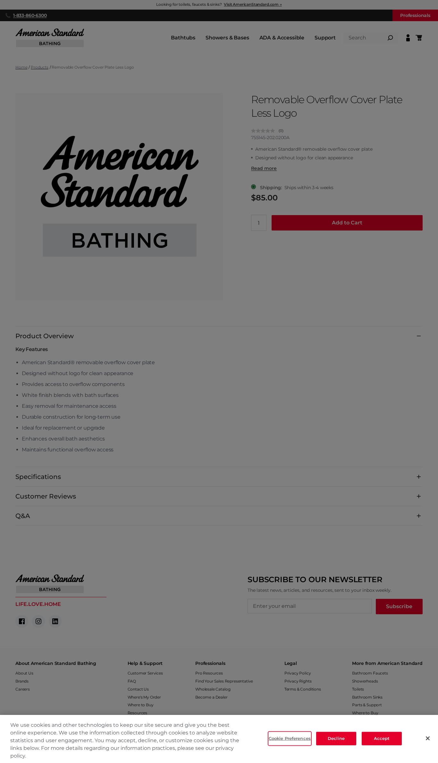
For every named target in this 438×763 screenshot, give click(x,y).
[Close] (428, 738)
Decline (336, 738)
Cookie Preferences (290, 738)
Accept (382, 738)
